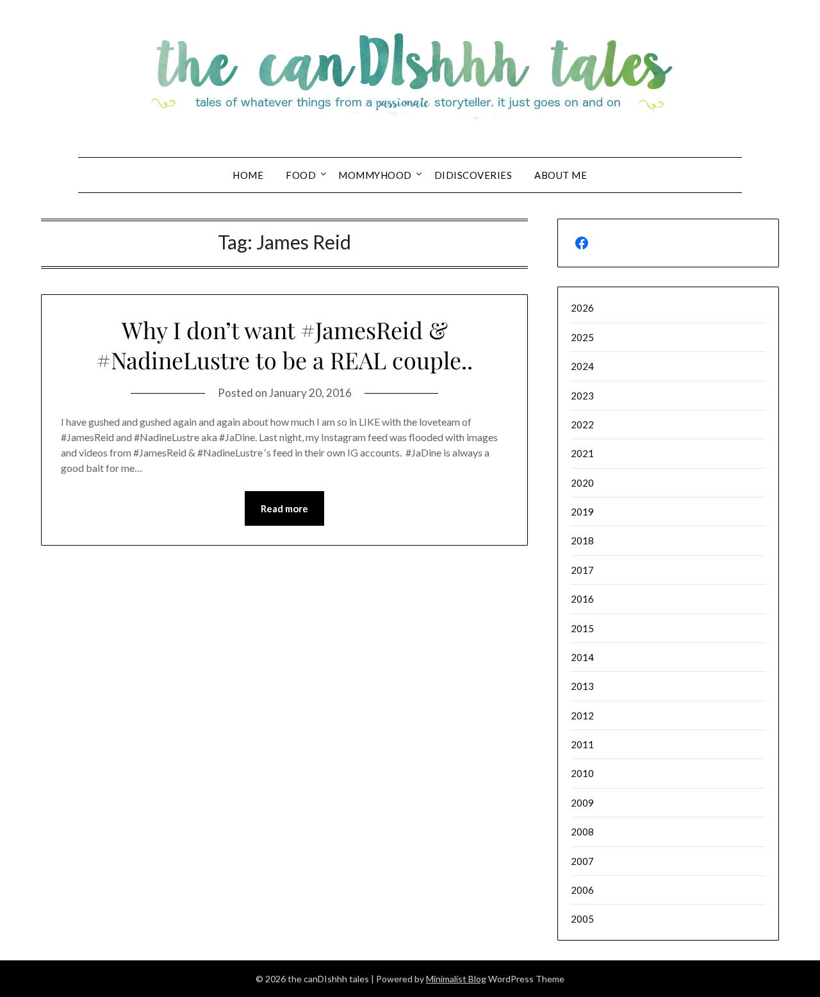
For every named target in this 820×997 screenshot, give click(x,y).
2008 (582, 831)
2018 (582, 540)
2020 (582, 483)
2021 (582, 453)
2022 (582, 424)
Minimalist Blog (456, 978)
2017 (582, 570)
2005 (582, 919)
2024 (582, 366)
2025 (582, 337)
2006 (582, 890)
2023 (582, 395)
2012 (582, 715)
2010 (582, 773)
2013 (582, 686)
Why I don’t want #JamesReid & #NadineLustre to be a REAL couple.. (284, 344)
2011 (582, 744)
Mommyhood (375, 175)
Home (248, 175)
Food (301, 175)
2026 (582, 308)
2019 (582, 511)
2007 (582, 861)
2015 (582, 628)
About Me (560, 175)
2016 (582, 599)
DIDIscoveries (473, 175)
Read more (284, 508)
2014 (582, 657)
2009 (582, 802)
